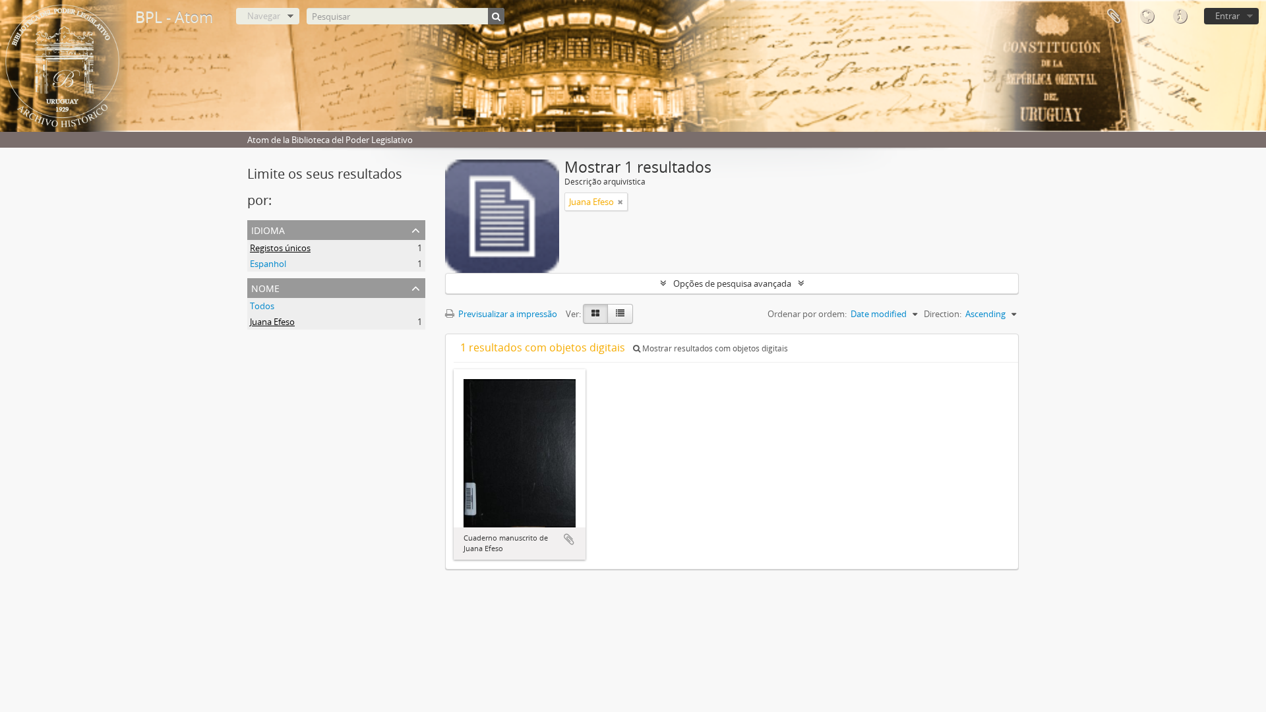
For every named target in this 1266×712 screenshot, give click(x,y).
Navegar (263, 16)
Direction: (942, 314)
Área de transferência (1113, 16)
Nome (265, 287)
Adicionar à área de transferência (569, 539)
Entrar (1227, 16)
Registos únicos (280, 248)
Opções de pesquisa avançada (732, 283)
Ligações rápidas (1179, 16)
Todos (262, 306)
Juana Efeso (272, 322)
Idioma (1146, 16)
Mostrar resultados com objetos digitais (714, 348)
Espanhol (268, 264)
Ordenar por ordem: (807, 314)
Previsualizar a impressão (506, 314)
